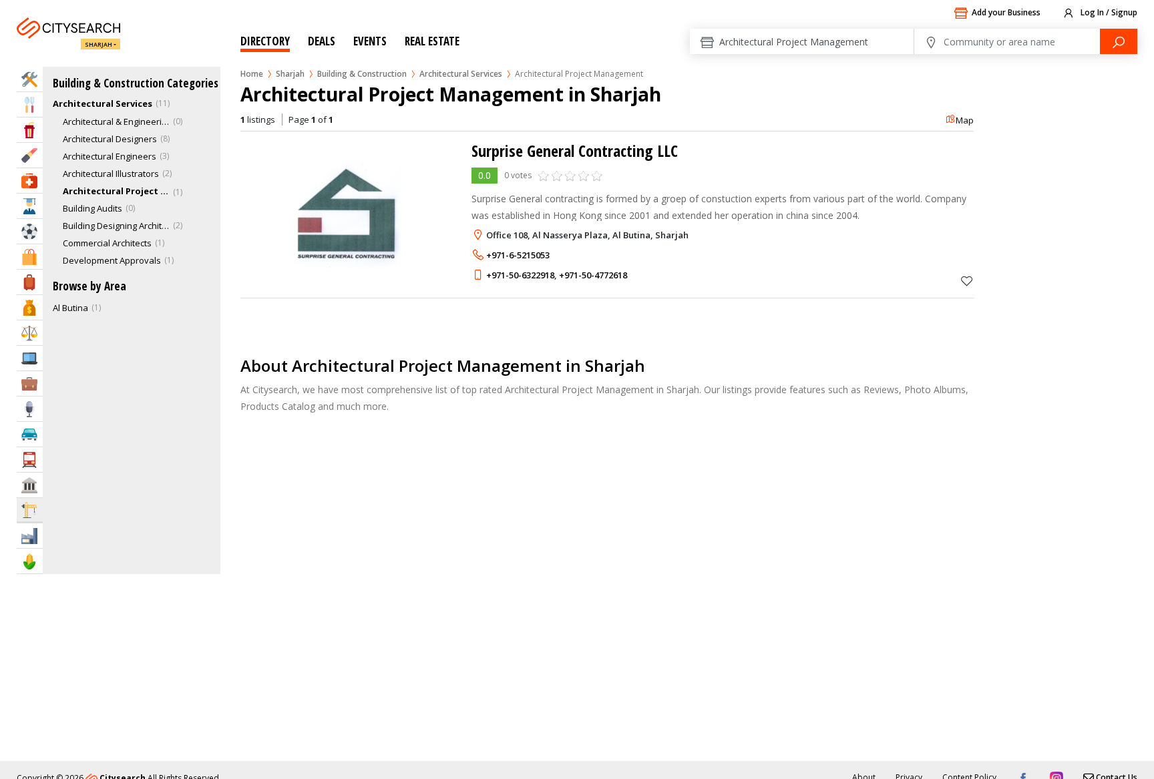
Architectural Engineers (109, 156)
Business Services (30, 383)
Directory (265, 41)
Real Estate (432, 41)
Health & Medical (30, 180)
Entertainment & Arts (30, 129)
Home (251, 73)
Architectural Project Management (116, 191)
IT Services (30, 358)
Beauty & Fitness (30, 155)
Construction (30, 509)
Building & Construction (362, 73)
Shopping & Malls (30, 256)
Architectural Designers (110, 139)
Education (30, 206)
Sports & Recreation (30, 231)
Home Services (30, 79)
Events (370, 41)
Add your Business (1006, 12)
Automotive (30, 434)
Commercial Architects (107, 243)
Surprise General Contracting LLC (574, 151)
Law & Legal (30, 332)
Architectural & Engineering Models (116, 121)
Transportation (30, 459)
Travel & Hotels (30, 282)
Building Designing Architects (116, 226)
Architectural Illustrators (111, 174)
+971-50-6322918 (520, 275)
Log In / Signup (1108, 12)
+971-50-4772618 (593, 275)
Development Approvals (112, 260)
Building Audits (92, 208)
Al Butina (70, 308)
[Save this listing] (967, 281)
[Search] (1118, 41)
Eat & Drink (30, 104)
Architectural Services (460, 73)
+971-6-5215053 (518, 255)
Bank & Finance (30, 307)
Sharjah (98, 44)
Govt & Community (30, 485)
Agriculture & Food (30, 561)
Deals (321, 41)
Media (30, 409)
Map (965, 120)
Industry (30, 535)
